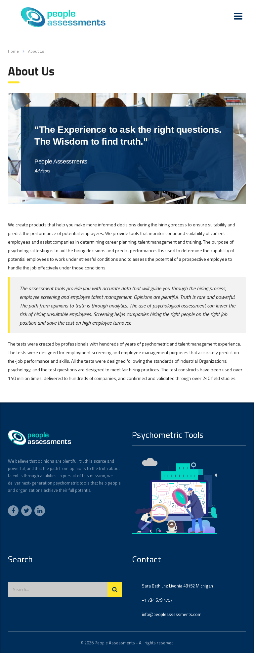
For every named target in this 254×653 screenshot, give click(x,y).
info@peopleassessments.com (171, 614)
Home (13, 51)
